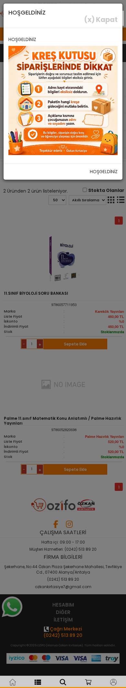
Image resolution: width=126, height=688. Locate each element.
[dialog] (63, 344)
